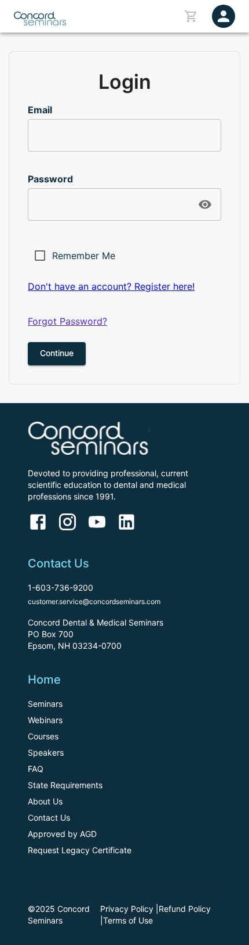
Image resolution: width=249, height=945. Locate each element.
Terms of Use (128, 920)
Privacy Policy (126, 909)
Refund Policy (185, 909)
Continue (57, 353)
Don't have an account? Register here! (111, 286)
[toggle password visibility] (205, 204)
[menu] (223, 16)
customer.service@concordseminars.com (94, 601)
